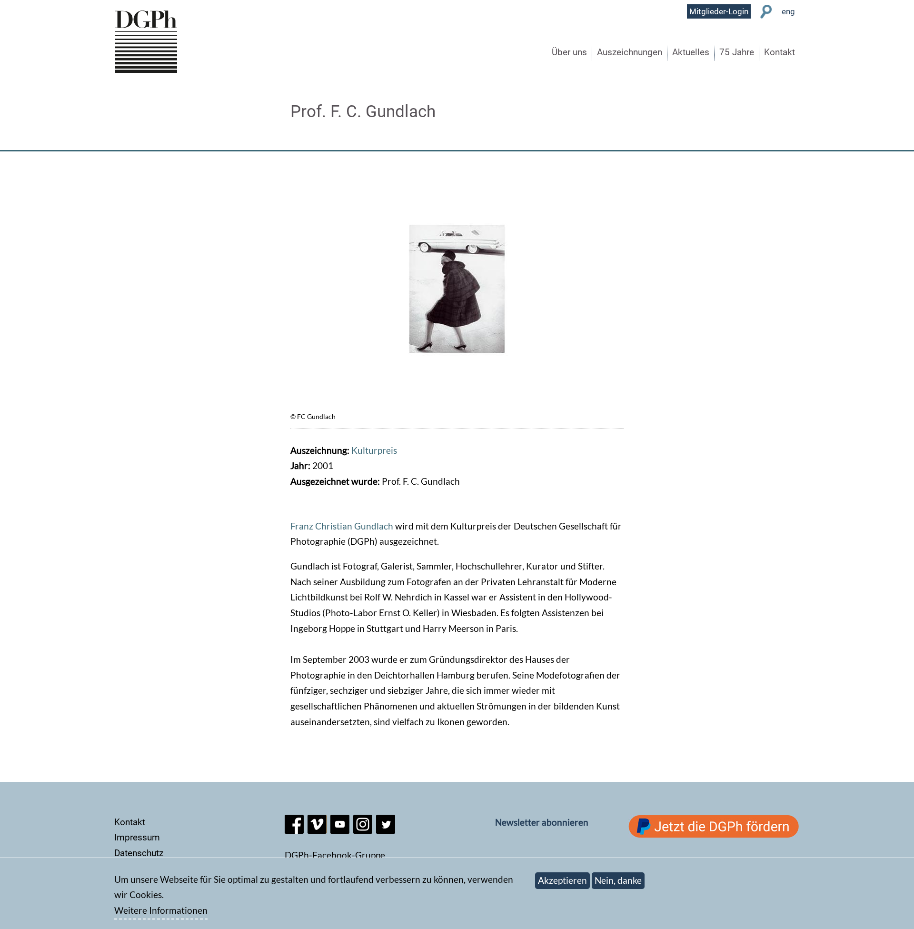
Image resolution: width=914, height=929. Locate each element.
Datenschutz (138, 853)
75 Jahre (736, 52)
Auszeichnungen (629, 52)
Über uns (569, 52)
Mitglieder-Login (718, 11)
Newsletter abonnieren (541, 822)
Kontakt (779, 52)
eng (788, 11)
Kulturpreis (374, 450)
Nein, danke (618, 880)
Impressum (137, 837)
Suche (766, 12)
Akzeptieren (562, 880)
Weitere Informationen (161, 910)
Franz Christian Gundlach (341, 525)
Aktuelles (690, 52)
